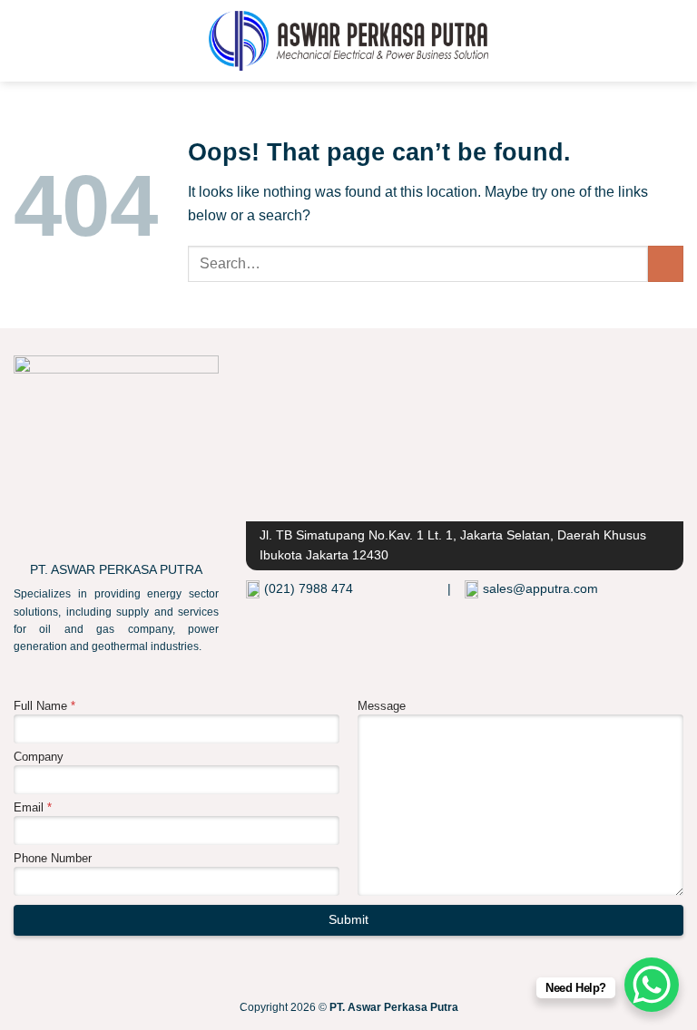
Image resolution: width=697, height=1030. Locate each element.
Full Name (44, 706)
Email (33, 807)
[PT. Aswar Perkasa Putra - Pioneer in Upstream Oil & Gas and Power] (349, 41)
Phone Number (53, 858)
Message (382, 706)
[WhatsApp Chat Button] (651, 984)
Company (39, 756)
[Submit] (665, 263)
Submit (348, 920)
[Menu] (24, 40)
